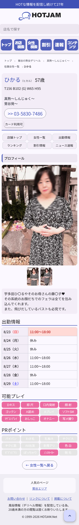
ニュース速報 (64, 145)
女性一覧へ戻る (42, 465)
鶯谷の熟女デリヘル (29, 60)
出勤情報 (64, 137)
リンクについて (39, 498)
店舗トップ (14, 137)
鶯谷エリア (39, 488)
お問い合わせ (16, 498)
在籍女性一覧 (11, 66)
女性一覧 (39, 137)
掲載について (63, 498)
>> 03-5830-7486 (25, 113)
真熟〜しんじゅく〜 (58, 60)
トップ (8, 60)
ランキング (14, 145)
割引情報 (39, 145)
